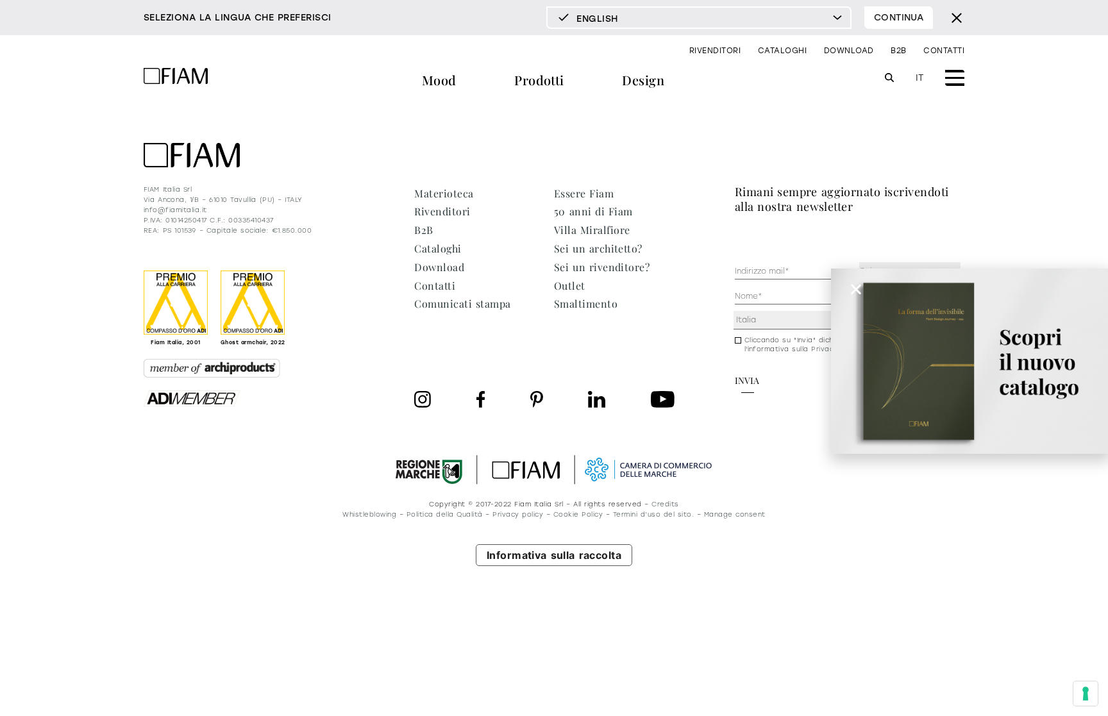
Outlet (569, 285)
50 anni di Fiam (593, 211)
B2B (898, 50)
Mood (439, 79)
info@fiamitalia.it (175, 210)
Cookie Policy (578, 514)
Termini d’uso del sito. (653, 514)
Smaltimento (585, 303)
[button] (856, 289)
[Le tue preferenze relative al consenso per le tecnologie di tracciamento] (1085, 693)
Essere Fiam (584, 193)
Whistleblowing (369, 514)
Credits (664, 504)
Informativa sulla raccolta (554, 555)
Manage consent (735, 514)
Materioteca (443, 193)
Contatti (943, 50)
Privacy (824, 349)
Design (643, 79)
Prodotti (539, 79)
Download (849, 50)
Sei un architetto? (598, 248)
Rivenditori (715, 50)
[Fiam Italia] (176, 78)
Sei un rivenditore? (602, 267)
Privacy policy (517, 514)
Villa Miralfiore (592, 230)
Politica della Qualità (445, 514)
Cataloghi (782, 50)
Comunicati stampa (462, 303)
